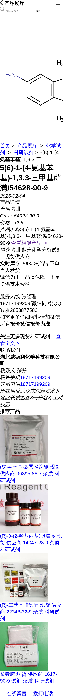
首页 (5, 146)
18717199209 (35, 377)
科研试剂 (24, 152)
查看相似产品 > (29, 243)
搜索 (38, 10)
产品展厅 (27, 146)
